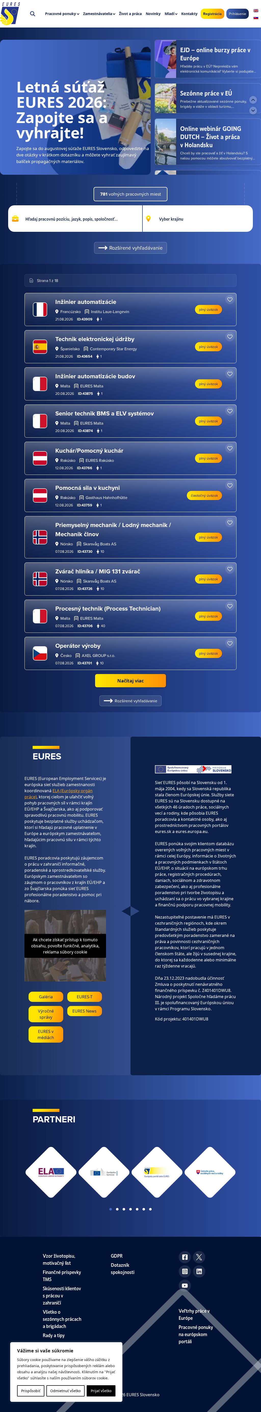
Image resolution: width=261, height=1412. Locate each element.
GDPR (117, 1255)
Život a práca (130, 13)
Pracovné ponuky (60, 13)
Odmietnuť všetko (65, 1390)
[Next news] (253, 110)
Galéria (46, 997)
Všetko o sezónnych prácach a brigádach (62, 1318)
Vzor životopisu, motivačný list (59, 1259)
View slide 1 (110, 1209)
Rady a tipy (54, 1335)
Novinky (153, 13)
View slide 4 (130, 1209)
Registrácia (212, 13)
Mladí (169, 13)
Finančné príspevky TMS (62, 1275)
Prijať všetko (101, 1390)
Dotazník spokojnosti (122, 1268)
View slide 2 (117, 1209)
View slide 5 (137, 1209)
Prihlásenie (237, 13)
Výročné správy (46, 1014)
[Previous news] (253, 100)
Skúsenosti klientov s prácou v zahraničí (62, 1295)
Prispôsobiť (30, 1390)
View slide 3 (124, 1209)
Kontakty (189, 13)
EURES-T (85, 997)
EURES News (84, 1011)
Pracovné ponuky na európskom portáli (196, 1334)
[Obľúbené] (229, 299)
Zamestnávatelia (97, 13)
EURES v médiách (45, 1034)
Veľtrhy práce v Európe (194, 1314)
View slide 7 (150, 1209)
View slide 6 (143, 1209)
